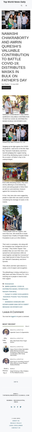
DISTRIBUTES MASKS (10, 289)
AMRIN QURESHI (10, 286)
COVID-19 (20, 286)
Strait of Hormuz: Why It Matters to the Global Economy (19, 371)
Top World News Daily (14, 2)
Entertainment (6, 87)
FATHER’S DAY (23, 289)
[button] (21, 5)
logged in (14, 316)
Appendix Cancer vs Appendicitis (19, 332)
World (12, 368)
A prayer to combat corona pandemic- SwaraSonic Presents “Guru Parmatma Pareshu (16, 296)
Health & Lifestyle (16, 330)
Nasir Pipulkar (5, 84)
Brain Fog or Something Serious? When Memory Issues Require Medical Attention (19, 363)
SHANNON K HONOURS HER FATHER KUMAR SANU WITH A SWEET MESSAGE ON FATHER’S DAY (16, 304)
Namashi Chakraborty (9, 291)
